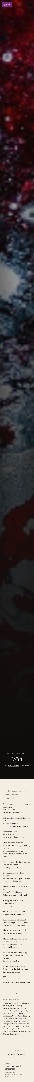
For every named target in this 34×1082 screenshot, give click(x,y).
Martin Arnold (13, 765)
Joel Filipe (15, 982)
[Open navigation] (30, 5)
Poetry (10, 753)
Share (17, 771)
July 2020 (22, 753)
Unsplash (26, 982)
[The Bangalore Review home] (7, 5)
